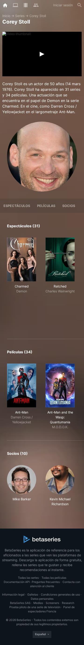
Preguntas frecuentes (46, 582)
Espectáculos (17, 206)
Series (19, 16)
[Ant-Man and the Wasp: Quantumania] (60, 385)
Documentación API (17, 582)
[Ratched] (60, 259)
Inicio (6, 16)
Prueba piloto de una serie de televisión (34, 607)
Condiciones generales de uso (60, 594)
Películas (46, 206)
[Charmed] (21, 259)
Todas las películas (54, 577)
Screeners (52, 603)
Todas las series (28, 577)
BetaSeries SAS (20, 603)
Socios (68, 206)
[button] (21, 485)
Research (68, 603)
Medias (38, 603)
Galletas (32, 594)
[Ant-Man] (21, 385)
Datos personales (42, 598)
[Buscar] (79, 5)
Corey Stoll (37, 16)
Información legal (13, 594)
